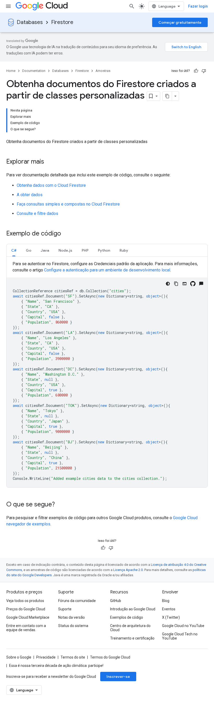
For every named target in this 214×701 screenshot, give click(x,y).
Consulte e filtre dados (37, 213)
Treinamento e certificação (132, 638)
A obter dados (30, 194)
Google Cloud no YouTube (183, 626)
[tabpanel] (107, 374)
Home (10, 71)
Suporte (65, 609)
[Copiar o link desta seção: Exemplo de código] (66, 234)
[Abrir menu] (8, 6)
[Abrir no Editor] (184, 284)
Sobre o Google (18, 657)
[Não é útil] (204, 71)
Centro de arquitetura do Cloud (130, 628)
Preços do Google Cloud (25, 609)
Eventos (168, 609)
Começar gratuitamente (179, 22)
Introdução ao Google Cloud (132, 609)
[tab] (14, 250)
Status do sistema (73, 626)
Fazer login (198, 6)
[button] (14, 250)
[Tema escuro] (168, 284)
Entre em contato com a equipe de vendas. (26, 628)
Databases (30, 22)
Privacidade (46, 657)
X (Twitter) (171, 617)
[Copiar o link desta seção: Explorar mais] (49, 162)
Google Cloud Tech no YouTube (180, 636)
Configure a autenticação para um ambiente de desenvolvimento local (107, 270)
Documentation (33, 71)
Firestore (62, 22)
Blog (165, 601)
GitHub (115, 601)
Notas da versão (71, 617)
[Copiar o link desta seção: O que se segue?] (60, 505)
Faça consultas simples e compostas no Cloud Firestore (68, 204)
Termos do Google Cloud (110, 657)
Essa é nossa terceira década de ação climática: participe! (56, 665)
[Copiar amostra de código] (176, 284)
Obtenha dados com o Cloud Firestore (51, 185)
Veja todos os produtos (25, 601)
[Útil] (196, 71)
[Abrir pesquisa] (132, 6)
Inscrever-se (118, 676)
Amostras (103, 71)
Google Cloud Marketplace (27, 617)
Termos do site (73, 657)
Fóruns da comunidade (77, 601)
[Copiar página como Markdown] (167, 96)
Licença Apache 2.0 (128, 570)
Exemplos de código (126, 617)
